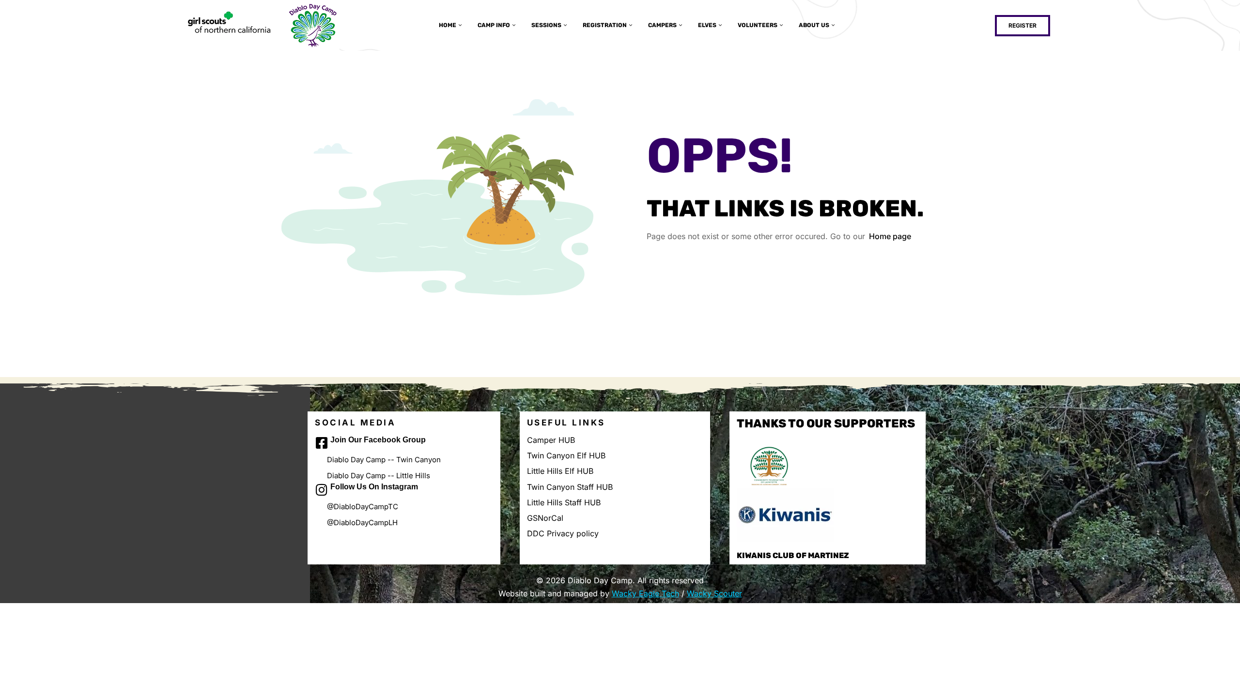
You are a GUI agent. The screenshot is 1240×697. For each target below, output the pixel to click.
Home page (890, 236)
